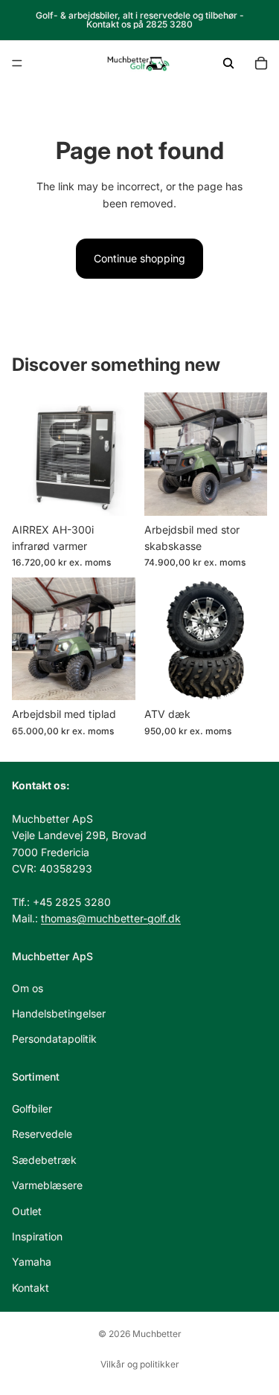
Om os (27, 988)
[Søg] (228, 63)
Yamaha (31, 1261)
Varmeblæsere (47, 1185)
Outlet (27, 1211)
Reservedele (42, 1133)
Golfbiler (32, 1108)
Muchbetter (157, 1333)
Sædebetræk (44, 1159)
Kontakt (30, 1287)
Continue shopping (139, 258)
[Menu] (17, 63)
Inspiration (37, 1236)
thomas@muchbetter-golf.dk (111, 918)
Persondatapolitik (54, 1039)
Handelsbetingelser (59, 1013)
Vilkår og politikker (139, 1364)
